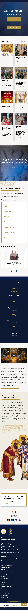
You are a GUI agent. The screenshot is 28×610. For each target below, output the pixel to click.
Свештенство (4, 563)
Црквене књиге (8, 211)
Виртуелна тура (14, 27)
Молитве (3, 569)
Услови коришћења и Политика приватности (11, 558)
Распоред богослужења (14, 23)
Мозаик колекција (9, 238)
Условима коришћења (15, 605)
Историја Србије (5, 578)
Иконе (5, 206)
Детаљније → (24, 41)
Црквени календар (14, 18)
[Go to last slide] (12, 271)
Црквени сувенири (9, 232)
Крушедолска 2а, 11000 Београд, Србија (15, 543)
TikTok (6, 503)
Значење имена (8, 216)
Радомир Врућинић (8, 397)
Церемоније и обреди (14, 282)
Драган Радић (17, 396)
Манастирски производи (11, 222)
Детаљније (14, 298)
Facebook (7, 501)
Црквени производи (10, 227)
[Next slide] (16, 271)
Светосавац (4, 574)
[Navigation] (23, 607)
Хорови (3, 576)
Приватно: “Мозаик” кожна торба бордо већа (14, 264)
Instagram (15, 501)
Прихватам (24, 604)
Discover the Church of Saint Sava (9, 571)
